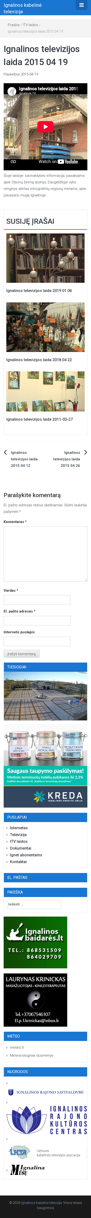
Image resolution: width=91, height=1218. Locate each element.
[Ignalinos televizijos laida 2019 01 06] (45, 258)
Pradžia (13, 25)
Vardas (11, 590)
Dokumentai (20, 848)
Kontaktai (18, 861)
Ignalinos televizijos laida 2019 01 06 (39, 290)
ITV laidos (30, 25)
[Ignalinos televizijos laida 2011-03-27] (45, 391)
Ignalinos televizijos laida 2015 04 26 (66, 459)
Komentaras (15, 522)
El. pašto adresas (19, 611)
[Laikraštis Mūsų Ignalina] (25, 1170)
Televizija (18, 834)
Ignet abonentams (26, 855)
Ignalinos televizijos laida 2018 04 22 (39, 360)
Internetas (19, 828)
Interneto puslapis (19, 632)
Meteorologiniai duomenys (31, 1055)
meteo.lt (17, 1047)
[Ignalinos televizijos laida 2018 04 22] (45, 327)
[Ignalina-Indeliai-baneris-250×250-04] (45, 766)
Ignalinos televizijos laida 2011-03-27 (39, 419)
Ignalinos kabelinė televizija (41, 1203)
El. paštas (17, 877)
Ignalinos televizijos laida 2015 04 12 (24, 459)
